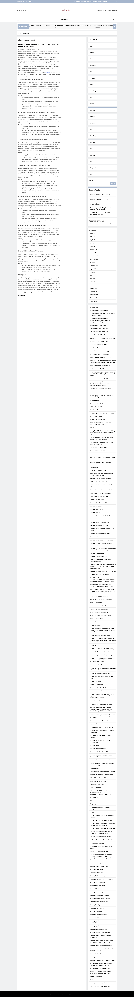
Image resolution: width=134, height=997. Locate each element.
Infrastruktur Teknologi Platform (98, 470)
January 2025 (93, 291)
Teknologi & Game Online (96, 869)
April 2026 (92, 243)
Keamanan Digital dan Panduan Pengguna (100, 533)
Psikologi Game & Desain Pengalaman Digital (101, 774)
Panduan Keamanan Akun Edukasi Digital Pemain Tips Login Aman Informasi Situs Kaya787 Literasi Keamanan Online (103, 640)
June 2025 (92, 275)
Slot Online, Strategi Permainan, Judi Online (101, 836)
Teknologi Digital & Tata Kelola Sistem (100, 932)
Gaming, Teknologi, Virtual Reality (98, 447)
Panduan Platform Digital (96, 684)
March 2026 (93, 246)
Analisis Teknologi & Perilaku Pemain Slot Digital (102, 338)
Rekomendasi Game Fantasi (97, 784)
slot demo (92, 148)
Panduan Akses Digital (95, 625)
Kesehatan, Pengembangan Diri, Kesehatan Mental (103, 571)
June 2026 (92, 236)
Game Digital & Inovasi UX (96, 403)
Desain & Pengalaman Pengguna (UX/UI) (100, 357)
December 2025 (94, 256)
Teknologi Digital (94, 917)
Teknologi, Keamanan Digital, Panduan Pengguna (102, 960)
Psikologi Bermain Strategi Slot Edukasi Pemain (102, 771)
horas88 (47, 72)
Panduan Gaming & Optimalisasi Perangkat (101, 635)
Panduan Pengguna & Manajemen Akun (100, 673)
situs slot (92, 110)
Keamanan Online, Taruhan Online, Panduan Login (102, 540)
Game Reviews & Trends (96, 416)
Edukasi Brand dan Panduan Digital (99, 378)
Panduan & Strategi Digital (96, 618)
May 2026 (92, 240)
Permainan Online (94, 745)
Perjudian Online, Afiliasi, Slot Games (99, 724)
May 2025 (92, 278)
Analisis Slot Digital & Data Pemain (99, 335)
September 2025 (94, 265)
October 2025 (93, 262)
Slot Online (92, 812)
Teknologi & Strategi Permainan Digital (100, 898)
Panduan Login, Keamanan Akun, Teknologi (101, 655)
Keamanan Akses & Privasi (97, 499)
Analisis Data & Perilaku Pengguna (99, 328)
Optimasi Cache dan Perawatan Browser (100, 609)
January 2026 (93, 253)
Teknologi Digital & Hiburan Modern (99, 929)
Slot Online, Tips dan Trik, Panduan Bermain (101, 840)
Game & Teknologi (94, 400)
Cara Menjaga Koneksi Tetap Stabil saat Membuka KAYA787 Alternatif (89, 1)
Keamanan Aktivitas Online (97, 509)
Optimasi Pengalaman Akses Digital (99, 612)
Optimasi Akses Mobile (96, 602)
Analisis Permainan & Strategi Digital (99, 331)
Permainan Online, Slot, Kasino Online (99, 752)
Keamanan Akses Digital (96, 506)
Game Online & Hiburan (96, 406)
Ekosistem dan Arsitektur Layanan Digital (100, 388)
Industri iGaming (94, 467)
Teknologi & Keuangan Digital (97, 885)
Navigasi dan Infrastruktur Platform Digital (101, 599)
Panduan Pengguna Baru (96, 681)
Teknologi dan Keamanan (96, 911)
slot (91, 72)
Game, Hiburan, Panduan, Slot (97, 419)
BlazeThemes (77, 994)
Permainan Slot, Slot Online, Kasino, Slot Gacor (102, 760)
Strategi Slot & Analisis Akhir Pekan (99, 851)
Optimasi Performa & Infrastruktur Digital (100, 615)
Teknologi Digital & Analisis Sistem (99, 926)
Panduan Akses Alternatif (96, 622)
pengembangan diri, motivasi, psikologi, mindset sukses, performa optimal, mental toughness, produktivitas (102, 715)
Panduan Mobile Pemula (96, 665)
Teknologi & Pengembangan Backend (99, 895)
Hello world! (108, 224)
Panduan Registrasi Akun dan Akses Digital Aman (102, 687)
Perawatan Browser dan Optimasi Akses (100, 721)
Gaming (92, 427)
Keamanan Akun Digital (96, 512)
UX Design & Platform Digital (97, 983)
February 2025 (93, 288)
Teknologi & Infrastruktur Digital (98, 876)
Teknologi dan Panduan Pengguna (98, 914)
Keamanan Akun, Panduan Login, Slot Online (101, 516)
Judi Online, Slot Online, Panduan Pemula (100, 478)
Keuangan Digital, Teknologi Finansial (99, 574)
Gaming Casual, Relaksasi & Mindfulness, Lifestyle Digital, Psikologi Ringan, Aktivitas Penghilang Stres (103, 432)
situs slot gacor (94, 91)
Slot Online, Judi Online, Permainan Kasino (101, 820)
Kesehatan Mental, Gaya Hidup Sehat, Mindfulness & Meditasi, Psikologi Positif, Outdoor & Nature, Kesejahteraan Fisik (103, 566)
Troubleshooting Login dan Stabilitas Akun (101, 968)
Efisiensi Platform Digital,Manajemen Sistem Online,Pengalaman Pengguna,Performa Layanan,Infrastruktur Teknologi (101, 383)
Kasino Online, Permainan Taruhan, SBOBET (101, 493)
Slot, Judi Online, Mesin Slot (97, 843)
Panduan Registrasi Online (96, 691)
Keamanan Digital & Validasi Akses (99, 525)
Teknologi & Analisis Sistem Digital (99, 866)
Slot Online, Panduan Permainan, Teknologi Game (102, 828)
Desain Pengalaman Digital (97, 369)
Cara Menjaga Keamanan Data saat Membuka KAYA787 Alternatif (43, 25)
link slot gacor (93, 65)
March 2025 (93, 285)
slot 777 (92, 104)
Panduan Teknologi (95, 701)
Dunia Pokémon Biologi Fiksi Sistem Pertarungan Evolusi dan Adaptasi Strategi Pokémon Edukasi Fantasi (102, 373)
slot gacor (92, 116)
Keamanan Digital (94, 519)
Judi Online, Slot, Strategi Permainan (99, 482)
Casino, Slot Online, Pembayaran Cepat (100, 354)
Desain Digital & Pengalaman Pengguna (100, 365)
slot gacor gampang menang (97, 804)
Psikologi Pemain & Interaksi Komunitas (100, 778)
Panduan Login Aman (95, 645)
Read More (21, 295)
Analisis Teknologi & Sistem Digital (99, 341)
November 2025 (94, 259)
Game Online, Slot (94, 410)
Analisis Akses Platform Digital (98, 325)
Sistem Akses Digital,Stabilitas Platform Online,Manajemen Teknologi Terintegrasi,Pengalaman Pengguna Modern (101, 792)
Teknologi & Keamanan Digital (97, 882)
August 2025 (93, 269)
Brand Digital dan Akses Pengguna (98, 344)
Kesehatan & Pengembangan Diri (98, 556)
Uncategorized (93, 980)
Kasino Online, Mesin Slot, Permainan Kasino (101, 490)
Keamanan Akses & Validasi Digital (99, 503)
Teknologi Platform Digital (96, 954)
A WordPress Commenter (96, 224)
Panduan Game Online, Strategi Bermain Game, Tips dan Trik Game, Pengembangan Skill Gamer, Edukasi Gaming (102, 630)
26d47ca (22, 49)
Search (91, 180)
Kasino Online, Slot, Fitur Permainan (99, 496)
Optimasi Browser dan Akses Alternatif (100, 606)
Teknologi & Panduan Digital (97, 892)
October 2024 (93, 301)
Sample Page (65, 19)
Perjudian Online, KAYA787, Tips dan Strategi (101, 727)
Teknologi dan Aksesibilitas (97, 908)
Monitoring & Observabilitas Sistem (99, 596)
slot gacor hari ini (94, 168)
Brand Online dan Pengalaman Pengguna (100, 351)
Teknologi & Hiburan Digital (97, 872)
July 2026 (92, 233)
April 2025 (92, 281)
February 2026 (93, 249)
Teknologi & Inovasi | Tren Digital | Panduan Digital (103, 879)
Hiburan (92, 454)
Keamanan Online (94, 537)
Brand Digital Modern (95, 348)
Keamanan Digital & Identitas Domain (99, 522)
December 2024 (94, 294)
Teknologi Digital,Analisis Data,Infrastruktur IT (102, 945)
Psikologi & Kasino (95, 768)
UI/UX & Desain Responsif (96, 976)
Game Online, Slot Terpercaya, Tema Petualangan (102, 413)
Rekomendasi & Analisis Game (98, 781)
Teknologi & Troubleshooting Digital (99, 901)
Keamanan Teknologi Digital (97, 553)
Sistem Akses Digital (95, 787)
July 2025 (92, 272)
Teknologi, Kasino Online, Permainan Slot (100, 957)
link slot (92, 84)
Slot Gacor (92, 78)
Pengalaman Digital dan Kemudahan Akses (101, 704)
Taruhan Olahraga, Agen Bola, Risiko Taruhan (101, 863)
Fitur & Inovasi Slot (95, 392)
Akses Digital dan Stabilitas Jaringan (99, 310)
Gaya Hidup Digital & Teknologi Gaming (100, 450)
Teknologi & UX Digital (95, 905)
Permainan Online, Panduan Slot (98, 748)
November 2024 (94, 298)
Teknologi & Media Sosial (96, 889)
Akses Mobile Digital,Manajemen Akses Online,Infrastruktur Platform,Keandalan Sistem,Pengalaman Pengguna (100, 320)
